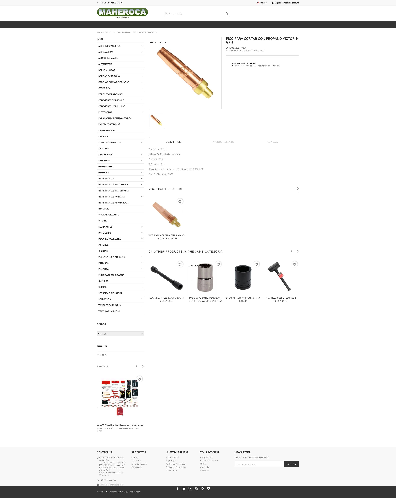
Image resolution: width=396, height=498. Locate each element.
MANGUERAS (104, 232)
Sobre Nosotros (173, 457)
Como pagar (136, 467)
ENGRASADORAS (106, 130)
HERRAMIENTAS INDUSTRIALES (113, 190)
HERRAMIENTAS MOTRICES (111, 196)
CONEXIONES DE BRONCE (111, 100)
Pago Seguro (171, 460)
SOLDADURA (104, 299)
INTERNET (103, 220)
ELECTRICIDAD (105, 112)
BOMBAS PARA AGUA (109, 76)
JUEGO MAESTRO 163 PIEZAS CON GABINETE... (120, 424)
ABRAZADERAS (105, 52)
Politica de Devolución (176, 467)
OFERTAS (103, 250)
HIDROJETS (103, 208)
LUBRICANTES (105, 226)
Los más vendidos (139, 464)
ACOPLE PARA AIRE (108, 58)
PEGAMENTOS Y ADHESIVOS (112, 256)
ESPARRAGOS (105, 154)
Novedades (136, 460)
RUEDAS (102, 287)
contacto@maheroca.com (112, 484)
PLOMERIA (103, 269)
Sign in (278, 3)
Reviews (272, 141)
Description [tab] (173, 141)
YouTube (196, 489)
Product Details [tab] (223, 141)
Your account (209, 452)
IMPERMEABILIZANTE (108, 214)
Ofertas (134, 457)
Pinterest (202, 489)
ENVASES (103, 136)
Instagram (209, 489)
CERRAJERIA (104, 88)
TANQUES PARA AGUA (109, 305)
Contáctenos (171, 470)
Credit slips (205, 467)
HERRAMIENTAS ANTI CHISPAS (113, 184)
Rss (190, 489)
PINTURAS (103, 263)
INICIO (100, 39)
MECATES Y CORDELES (109, 238)
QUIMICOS (103, 281)
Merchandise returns (209, 460)
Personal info (206, 457)
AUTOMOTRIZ (105, 64)
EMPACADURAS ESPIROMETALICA (115, 118)
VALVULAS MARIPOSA (109, 311)
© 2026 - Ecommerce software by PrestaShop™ (119, 491)
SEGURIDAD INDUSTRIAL (110, 293)
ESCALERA (103, 148)
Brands (101, 324)
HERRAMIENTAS (106, 178)
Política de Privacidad (175, 464)
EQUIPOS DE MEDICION (109, 142)
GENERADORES (106, 166)
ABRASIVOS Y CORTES (109, 46)
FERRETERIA (104, 160)
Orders (203, 464)
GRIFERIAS (103, 172)
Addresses (204, 470)
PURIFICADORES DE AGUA (111, 275)
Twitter (184, 489)
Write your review (236, 48)
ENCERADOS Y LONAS (109, 124)
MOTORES (103, 244)
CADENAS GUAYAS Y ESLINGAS (113, 82)
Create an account (291, 3)
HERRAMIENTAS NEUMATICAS (113, 202)
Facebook (178, 489)
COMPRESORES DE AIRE (110, 94)
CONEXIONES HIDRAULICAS (111, 106)
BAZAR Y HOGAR (106, 70)
